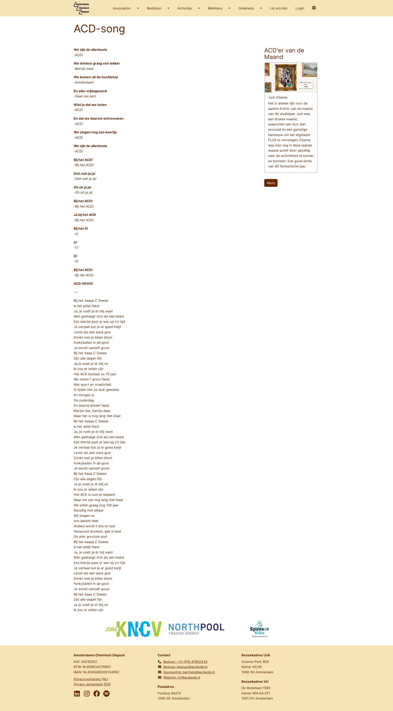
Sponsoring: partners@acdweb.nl (189, 672)
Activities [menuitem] (184, 8)
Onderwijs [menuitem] (246, 8)
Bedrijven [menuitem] (154, 8)
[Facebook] (96, 693)
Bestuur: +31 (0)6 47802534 (185, 662)
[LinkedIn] (77, 693)
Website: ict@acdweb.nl (181, 677)
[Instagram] (87, 693)
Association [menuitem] (122, 8)
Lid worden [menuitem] (278, 8)
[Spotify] (106, 693)
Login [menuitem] (300, 8)
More (271, 183)
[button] (313, 8)
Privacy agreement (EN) (92, 684)
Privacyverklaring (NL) (91, 679)
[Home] (83, 8)
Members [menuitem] (215, 8)
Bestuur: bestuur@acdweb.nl (185, 667)
